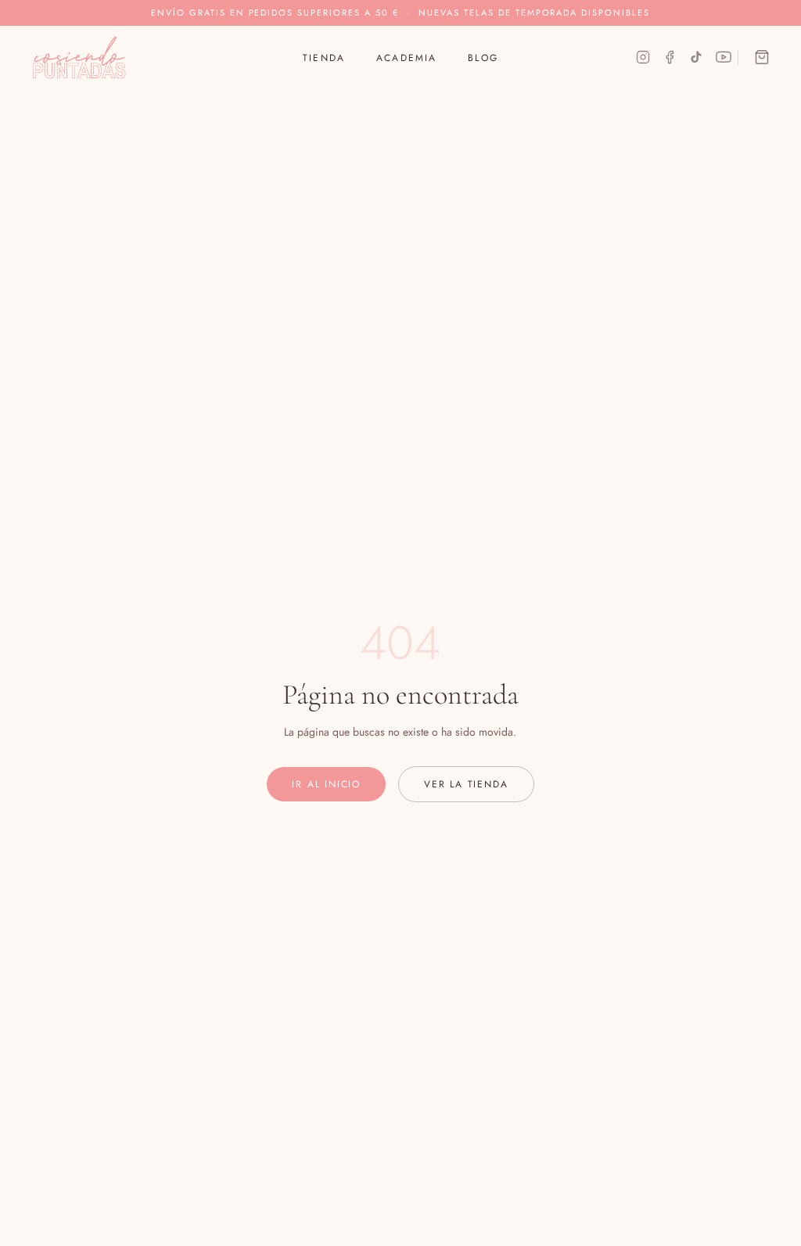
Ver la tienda (466, 784)
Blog (483, 58)
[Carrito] (762, 57)
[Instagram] (643, 57)
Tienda (324, 58)
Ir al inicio (326, 784)
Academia (406, 58)
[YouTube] (723, 57)
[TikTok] (696, 57)
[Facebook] (670, 57)
